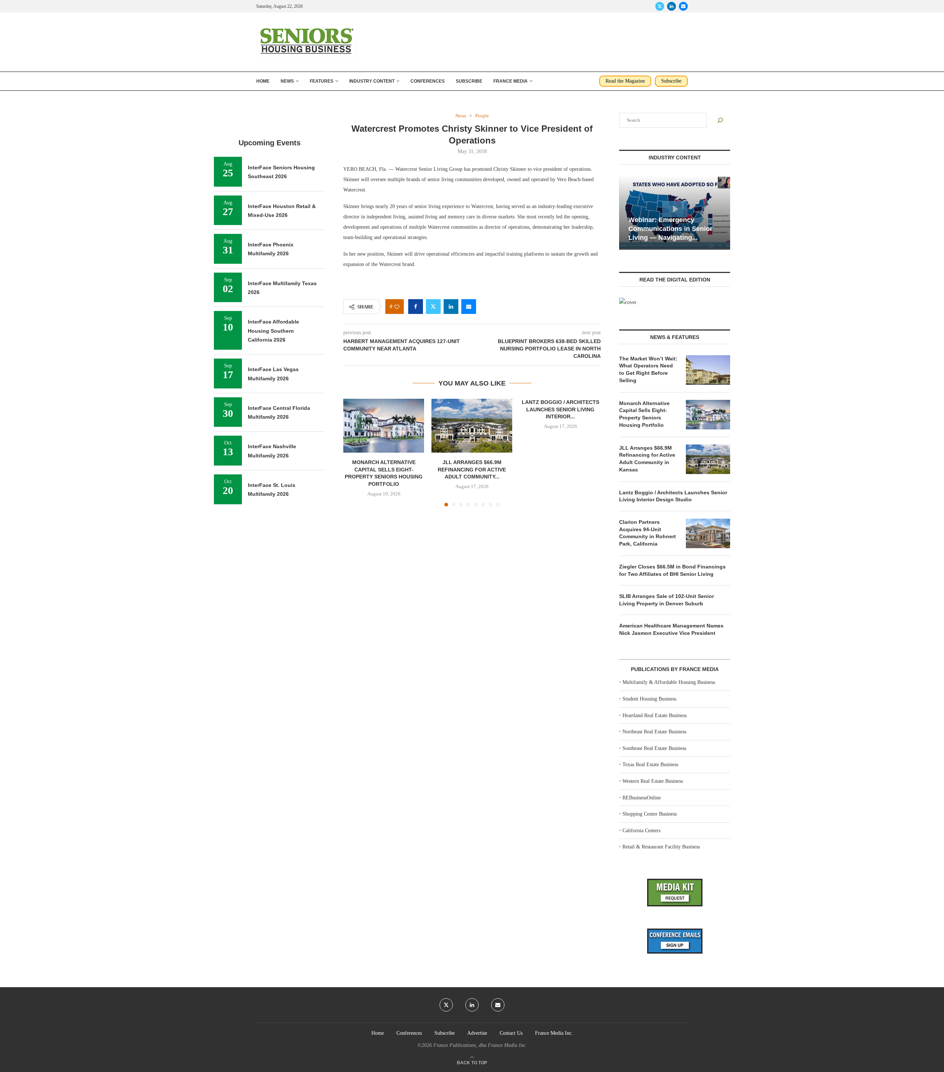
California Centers (641, 830)
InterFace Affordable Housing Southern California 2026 (273, 331)
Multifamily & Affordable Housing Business (668, 682)
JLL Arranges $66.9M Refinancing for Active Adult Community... (472, 470)
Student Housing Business (649, 699)
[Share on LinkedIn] (451, 306)
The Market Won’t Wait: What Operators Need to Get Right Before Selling (648, 369)
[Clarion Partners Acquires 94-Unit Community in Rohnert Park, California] (708, 533)
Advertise (477, 1033)
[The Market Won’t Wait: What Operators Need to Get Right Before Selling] (708, 370)
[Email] (683, 6)
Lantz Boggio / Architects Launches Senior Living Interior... (560, 409)
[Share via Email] (468, 306)
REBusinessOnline (641, 797)
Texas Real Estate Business (650, 764)
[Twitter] (659, 6)
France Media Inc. (554, 1033)
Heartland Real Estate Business (654, 715)
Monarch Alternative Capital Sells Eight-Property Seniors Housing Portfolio (644, 414)
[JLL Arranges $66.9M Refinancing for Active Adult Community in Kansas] (471, 426)
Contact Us (511, 1033)
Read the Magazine (625, 81)
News (287, 81)
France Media (510, 81)
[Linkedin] (671, 6)
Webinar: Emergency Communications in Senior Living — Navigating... (670, 229)
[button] (353, 452)
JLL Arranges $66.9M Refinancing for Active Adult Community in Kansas (647, 459)
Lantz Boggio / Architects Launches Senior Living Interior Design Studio (673, 496)
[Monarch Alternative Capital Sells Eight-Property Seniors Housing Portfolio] (383, 426)
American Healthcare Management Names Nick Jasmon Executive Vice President (671, 629)
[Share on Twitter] (433, 306)
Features (321, 81)
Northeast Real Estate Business (654, 731)
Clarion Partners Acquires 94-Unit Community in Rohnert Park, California (647, 533)
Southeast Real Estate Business (654, 748)
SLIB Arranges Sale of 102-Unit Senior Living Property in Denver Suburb (666, 599)
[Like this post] (396, 306)
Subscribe (469, 81)
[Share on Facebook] (415, 306)
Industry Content (372, 81)
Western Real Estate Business (652, 781)
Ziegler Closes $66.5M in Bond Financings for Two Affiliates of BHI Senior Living (672, 570)
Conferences (427, 81)
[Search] (720, 120)
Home (263, 81)
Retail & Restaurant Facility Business (661, 847)
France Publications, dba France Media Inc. (480, 1045)
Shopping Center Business (649, 814)
